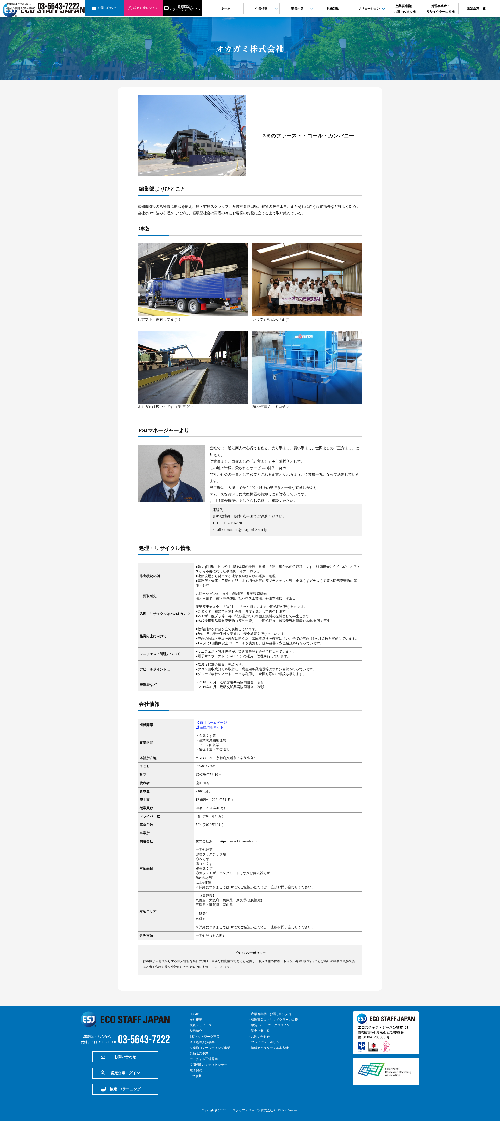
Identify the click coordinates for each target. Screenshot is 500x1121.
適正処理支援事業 (202, 1042)
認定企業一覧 (260, 1031)
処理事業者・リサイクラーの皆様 (274, 1020)
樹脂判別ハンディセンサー (208, 1065)
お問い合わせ (125, 1057)
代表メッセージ (200, 1025)
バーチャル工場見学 (204, 1059)
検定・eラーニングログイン (270, 1025)
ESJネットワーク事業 (205, 1036)
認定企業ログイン (125, 1073)
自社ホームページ (213, 723)
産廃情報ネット (211, 727)
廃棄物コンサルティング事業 (210, 1048)
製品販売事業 (199, 1053)
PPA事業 (196, 1076)
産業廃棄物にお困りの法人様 (271, 1014)
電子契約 (196, 1070)
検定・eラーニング (125, 1089)
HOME (194, 1014)
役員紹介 (196, 1031)
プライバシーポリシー (266, 1042)
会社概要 (196, 1020)
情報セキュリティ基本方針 (270, 1048)
